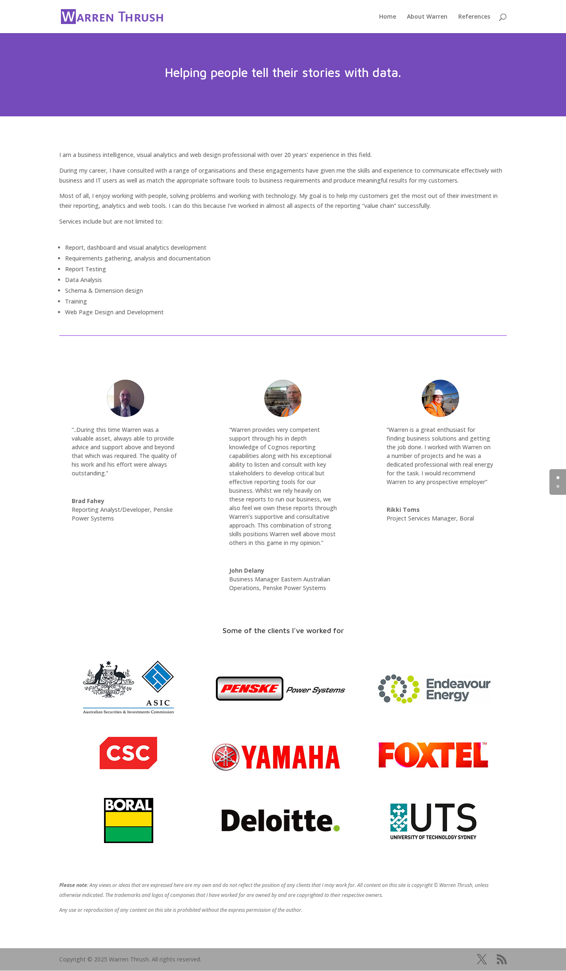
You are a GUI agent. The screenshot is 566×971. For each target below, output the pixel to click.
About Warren (427, 17)
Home (387, 17)
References (474, 17)
